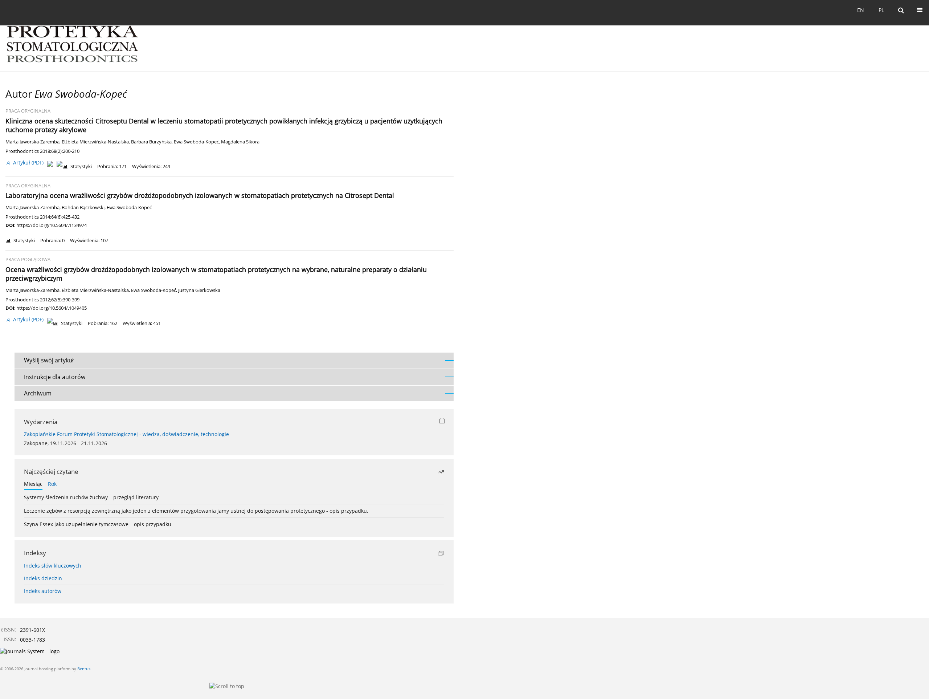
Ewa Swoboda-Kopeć (196, 142)
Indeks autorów (42, 591)
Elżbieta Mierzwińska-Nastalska (95, 142)
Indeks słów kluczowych (52, 565)
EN (860, 10)
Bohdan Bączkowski (83, 207)
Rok (52, 483)
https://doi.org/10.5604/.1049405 (51, 308)
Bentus (83, 668)
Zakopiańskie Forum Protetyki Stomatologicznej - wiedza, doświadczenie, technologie (126, 434)
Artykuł (28, 162)
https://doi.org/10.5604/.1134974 (51, 225)
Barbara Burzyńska (151, 142)
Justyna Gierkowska (199, 290)
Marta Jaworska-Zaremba (32, 142)
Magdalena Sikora (240, 142)
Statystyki (81, 166)
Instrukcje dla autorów (54, 377)
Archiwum (38, 393)
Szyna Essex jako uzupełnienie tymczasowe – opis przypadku (97, 524)
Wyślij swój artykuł (49, 360)
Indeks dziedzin (43, 578)
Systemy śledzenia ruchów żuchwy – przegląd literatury (91, 497)
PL (881, 10)
